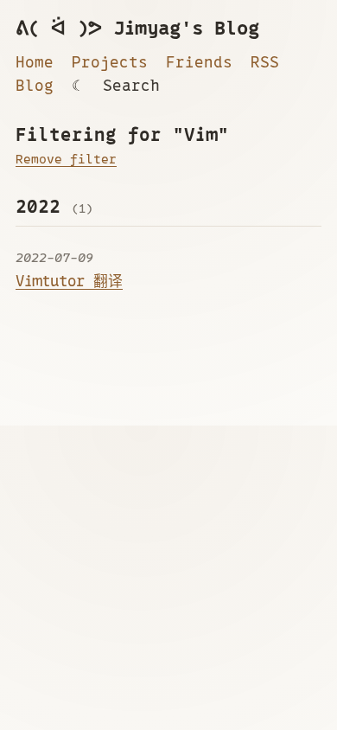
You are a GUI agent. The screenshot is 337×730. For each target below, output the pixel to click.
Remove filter (66, 159)
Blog (35, 85)
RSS (265, 62)
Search (131, 85)
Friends (199, 62)
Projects (110, 62)
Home (35, 62)
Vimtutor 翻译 (69, 281)
